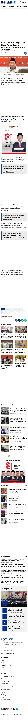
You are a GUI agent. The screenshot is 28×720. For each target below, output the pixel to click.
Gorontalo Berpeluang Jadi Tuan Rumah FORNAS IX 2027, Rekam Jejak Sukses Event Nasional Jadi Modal (13, 576)
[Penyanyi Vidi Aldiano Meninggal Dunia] (4, 498)
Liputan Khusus (5, 660)
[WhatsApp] (25, 320)
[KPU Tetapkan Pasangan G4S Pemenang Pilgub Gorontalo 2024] (21, 344)
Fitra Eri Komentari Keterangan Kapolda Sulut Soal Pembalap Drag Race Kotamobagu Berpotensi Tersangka (12, 559)
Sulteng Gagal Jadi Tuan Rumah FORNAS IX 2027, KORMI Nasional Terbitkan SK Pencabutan (13, 582)
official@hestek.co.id (9, 653)
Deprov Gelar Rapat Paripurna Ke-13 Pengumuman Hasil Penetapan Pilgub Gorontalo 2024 (7, 351)
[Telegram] (22, 320)
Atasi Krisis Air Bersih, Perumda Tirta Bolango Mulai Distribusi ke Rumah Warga (17, 420)
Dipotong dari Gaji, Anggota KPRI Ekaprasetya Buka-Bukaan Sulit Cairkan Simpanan (16, 609)
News (2, 663)
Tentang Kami (5, 695)
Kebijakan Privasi (5, 699)
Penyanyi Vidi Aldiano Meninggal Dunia (15, 497)
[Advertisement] (14, 24)
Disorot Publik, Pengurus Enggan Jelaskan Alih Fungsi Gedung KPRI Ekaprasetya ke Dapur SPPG (16, 621)
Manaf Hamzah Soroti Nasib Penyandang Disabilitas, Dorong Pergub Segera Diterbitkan (18, 448)
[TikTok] (14, 709)
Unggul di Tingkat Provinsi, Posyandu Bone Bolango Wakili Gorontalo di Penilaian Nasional (17, 430)
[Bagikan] (25, 53)
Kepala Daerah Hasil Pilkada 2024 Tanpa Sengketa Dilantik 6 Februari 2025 (20, 336)
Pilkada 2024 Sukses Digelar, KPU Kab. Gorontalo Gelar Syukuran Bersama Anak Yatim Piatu (20, 365)
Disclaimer (4, 692)
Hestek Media (16, 716)
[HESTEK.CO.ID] (8, 2)
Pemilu (3, 667)
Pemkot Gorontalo (6, 681)
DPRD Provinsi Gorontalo (7, 676)
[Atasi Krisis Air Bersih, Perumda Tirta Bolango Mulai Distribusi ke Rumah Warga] (5, 420)
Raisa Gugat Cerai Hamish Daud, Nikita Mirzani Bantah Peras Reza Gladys (17, 520)
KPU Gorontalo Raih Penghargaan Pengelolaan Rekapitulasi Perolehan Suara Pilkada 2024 (6, 367)
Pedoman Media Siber (7, 702)
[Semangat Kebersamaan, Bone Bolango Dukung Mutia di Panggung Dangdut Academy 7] (4, 513)
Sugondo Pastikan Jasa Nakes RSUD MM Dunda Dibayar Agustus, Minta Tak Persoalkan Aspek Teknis (17, 627)
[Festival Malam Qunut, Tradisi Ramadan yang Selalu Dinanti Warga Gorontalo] (4, 506)
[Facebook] (16, 320)
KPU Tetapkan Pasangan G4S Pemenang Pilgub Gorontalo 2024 (20, 351)
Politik (2, 670)
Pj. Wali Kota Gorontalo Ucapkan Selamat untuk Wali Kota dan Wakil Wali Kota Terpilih (7, 336)
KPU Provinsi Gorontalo (9, 311)
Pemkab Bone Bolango (7, 686)
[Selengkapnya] (26, 485)
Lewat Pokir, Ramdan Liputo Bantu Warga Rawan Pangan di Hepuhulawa (18, 438)
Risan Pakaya (6, 313)
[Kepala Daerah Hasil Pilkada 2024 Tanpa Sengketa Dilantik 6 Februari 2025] (21, 329)
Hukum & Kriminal (6, 665)
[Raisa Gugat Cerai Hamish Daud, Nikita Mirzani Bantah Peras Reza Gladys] (4, 521)
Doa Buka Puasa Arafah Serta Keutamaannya (17, 490)
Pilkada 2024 (21, 311)
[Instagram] (8, 709)
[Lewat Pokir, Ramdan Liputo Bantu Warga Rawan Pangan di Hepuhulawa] (5, 439)
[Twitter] (19, 320)
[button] (20, 2)
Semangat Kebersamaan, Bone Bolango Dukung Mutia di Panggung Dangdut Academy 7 (18, 512)
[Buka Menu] (23, 2)
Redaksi (3, 697)
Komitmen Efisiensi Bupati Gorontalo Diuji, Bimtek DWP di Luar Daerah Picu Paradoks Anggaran (18, 411)
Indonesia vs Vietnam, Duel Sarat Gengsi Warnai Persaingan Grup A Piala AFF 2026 (13, 565)
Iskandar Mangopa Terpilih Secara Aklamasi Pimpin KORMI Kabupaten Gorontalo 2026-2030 (14, 571)
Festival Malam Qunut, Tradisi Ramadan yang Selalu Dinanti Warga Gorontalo (17, 505)
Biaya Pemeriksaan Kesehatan (15, 309)
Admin (2, 52)
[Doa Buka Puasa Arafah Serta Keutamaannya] (4, 491)
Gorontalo (4, 679)
